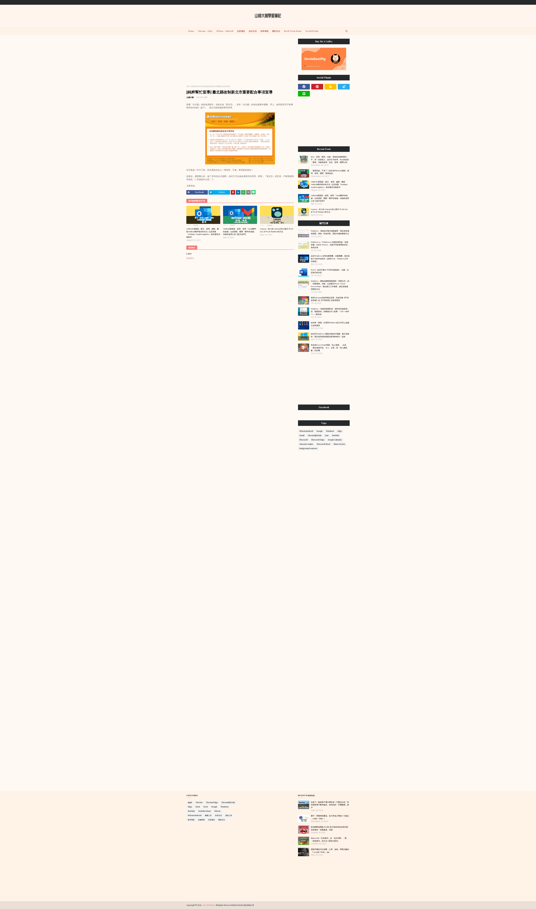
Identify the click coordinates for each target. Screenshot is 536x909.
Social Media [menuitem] (311, 31)
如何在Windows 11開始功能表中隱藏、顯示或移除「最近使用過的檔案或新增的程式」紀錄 (330, 335)
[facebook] (304, 86)
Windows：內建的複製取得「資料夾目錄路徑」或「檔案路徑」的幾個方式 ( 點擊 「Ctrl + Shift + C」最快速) (330, 311)
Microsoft (303, 440)
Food (205, 807)
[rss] (330, 86)
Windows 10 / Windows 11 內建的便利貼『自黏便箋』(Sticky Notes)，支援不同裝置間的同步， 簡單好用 (330, 245)
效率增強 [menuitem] (264, 31)
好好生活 (218, 815)
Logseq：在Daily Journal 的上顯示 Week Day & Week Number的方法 (276, 230)
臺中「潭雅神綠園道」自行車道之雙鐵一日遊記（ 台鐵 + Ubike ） (330, 817)
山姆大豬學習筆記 (208, 905)
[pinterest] (317, 86)
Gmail (301, 435)
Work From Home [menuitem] (293, 31)
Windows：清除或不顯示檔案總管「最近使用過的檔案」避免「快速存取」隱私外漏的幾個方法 (330, 232)
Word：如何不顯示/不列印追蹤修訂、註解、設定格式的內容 (330, 271)
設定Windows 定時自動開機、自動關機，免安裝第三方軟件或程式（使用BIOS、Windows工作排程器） (330, 258)
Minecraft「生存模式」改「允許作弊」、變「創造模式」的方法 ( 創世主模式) (328, 839)
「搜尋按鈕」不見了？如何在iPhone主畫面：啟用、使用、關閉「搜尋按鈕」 (330, 171)
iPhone (217, 811)
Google (320, 431)
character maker (306, 444)
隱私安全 (221, 820)
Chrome (199, 802)
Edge (340, 431)
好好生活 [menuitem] (253, 31)
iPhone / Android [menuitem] (224, 31)
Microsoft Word (323, 444)
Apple (190, 802)
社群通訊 (211, 820)
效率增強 (191, 820)
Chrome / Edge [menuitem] (205, 31)
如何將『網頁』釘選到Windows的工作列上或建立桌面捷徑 (330, 323)
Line (327, 435)
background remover (308, 448)
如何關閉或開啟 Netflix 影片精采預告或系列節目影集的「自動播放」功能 (329, 828)
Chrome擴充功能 (314, 435)
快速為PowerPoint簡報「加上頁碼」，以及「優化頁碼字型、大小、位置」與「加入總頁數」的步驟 (329, 347)
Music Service (339, 444)
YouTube (335, 435)
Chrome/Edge (212, 802)
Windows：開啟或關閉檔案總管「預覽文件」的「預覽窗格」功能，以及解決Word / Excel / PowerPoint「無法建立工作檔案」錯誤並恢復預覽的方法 (330, 285)
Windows (330, 431)
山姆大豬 (190, 97)
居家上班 (228, 815)
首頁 (188, 86)
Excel (198, 807)
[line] (304, 93)
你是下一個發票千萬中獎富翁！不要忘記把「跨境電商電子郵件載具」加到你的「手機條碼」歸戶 (330, 805)
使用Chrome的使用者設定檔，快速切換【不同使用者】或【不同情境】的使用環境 (330, 299)
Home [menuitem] (191, 31)
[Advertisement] (240, 60)
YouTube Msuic (204, 811)
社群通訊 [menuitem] (241, 31)
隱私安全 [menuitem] (276, 31)
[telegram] (344, 86)
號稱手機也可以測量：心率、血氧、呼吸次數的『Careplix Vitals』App (330, 850)
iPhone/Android (306, 431)
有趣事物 (201, 820)
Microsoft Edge (317, 440)
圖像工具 (208, 815)
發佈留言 (190, 258)
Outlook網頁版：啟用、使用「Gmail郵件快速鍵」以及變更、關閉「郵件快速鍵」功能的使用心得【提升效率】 (239, 231)
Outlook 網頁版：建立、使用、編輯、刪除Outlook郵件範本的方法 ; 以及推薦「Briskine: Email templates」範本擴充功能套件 (203, 233)
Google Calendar (335, 440)
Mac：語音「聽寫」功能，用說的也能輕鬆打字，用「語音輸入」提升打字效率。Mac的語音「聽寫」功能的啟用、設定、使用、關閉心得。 (330, 159)
